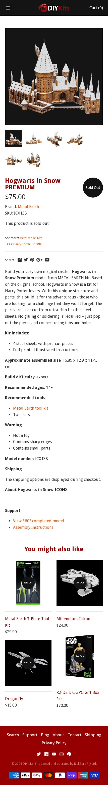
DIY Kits (28, 764)
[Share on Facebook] (20, 259)
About (58, 735)
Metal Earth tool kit (30, 408)
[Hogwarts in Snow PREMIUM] (54, 31)
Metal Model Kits (31, 238)
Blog (45, 735)
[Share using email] (47, 259)
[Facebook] (46, 755)
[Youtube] (54, 755)
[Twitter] (39, 755)
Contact (74, 735)
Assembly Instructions (33, 527)
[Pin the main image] (32, 259)
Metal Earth (28, 206)
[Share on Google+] (39, 259)
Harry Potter (21, 244)
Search (13, 735)
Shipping (93, 735)
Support (29, 735)
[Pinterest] (69, 755)
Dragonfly (14, 698)
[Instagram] (62, 755)
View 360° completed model (38, 521)
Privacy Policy (54, 743)
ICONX (37, 244)
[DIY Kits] (54, 7)
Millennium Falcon (73, 618)
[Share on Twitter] (26, 259)
